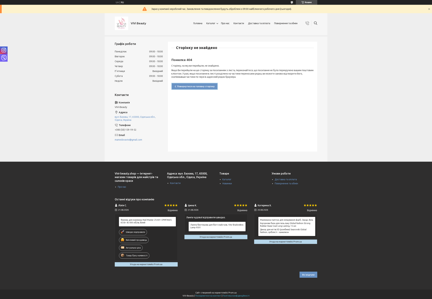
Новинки (227, 183)
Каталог (210, 23)
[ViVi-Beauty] (121, 23)
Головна (197, 23)
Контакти (239, 23)
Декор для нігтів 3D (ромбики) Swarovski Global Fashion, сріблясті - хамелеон (283, 230)
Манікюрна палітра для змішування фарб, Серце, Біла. (286, 220)
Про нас (225, 23)
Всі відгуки (308, 274)
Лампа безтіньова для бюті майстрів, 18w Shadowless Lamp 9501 (216, 226)
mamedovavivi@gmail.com (128, 139)
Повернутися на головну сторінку (196, 86)
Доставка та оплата (259, 23)
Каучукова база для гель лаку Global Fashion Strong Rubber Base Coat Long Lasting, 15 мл (285, 224)
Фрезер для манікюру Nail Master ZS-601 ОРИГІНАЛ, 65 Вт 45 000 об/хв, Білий (146, 221)
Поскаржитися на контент (208, 296)
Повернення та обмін (286, 23)
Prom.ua (232, 293)
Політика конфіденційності (236, 296)
